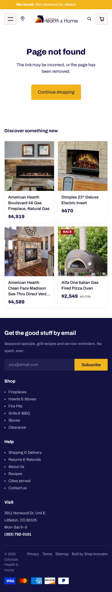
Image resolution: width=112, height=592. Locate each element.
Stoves (14, 420)
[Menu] (10, 19)
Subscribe (91, 364)
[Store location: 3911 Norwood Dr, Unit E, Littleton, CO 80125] (23, 19)
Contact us (17, 488)
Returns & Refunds (24, 459)
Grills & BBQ (19, 413)
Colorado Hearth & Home (11, 565)
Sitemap (62, 554)
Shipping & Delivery (25, 452)
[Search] (89, 19)
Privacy (33, 554)
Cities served (19, 481)
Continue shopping (56, 92)
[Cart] (102, 19)
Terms (47, 554)
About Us (16, 466)
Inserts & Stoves (22, 399)
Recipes (15, 473)
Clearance (17, 427)
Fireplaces (17, 392)
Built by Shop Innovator (90, 554)
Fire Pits (15, 406)
